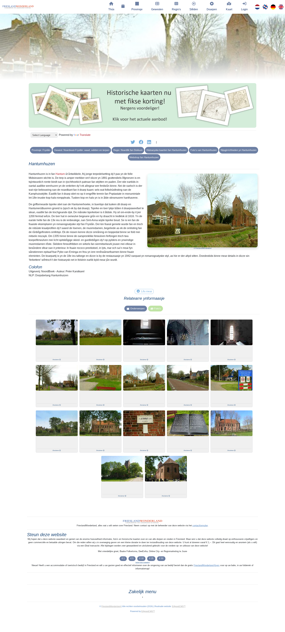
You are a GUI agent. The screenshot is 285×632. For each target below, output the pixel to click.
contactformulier (200, 525)
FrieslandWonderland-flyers (207, 565)
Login (244, 9)
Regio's (176, 9)
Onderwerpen (137, 308)
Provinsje (136, 9)
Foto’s (157, 308)
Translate (85, 135)
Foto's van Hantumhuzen (203, 150)
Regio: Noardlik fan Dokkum (127, 150)
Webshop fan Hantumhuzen (144, 157)
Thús (111, 9)
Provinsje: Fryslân (41, 150)
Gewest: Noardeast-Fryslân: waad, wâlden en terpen (81, 150)
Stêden (194, 9)
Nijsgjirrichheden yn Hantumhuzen (238, 150)
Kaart (229, 9)
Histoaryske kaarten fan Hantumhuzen (166, 150)
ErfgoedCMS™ (179, 606)
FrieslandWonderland (111, 606)
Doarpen (212, 9)
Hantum (60, 173)
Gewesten (157, 9)
